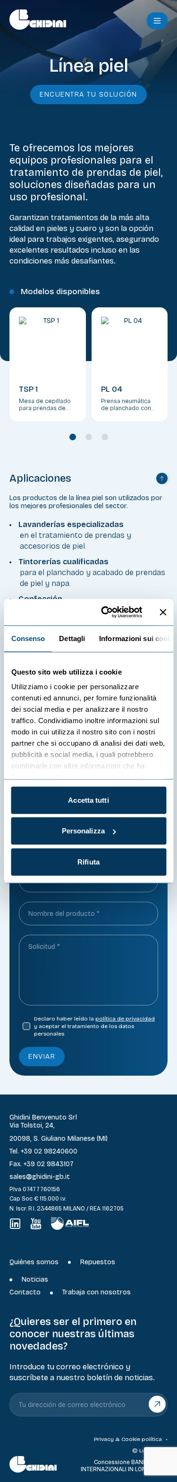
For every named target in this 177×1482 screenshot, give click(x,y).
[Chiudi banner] (163, 612)
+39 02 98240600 (49, 1151)
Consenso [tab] (28, 638)
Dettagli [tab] (72, 638)
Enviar (41, 1057)
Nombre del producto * (63, 914)
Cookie (130, 1439)
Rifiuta (88, 861)
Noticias (35, 1280)
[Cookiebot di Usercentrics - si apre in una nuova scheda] (105, 612)
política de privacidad (125, 1018)
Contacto (25, 1292)
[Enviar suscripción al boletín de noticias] (157, 1404)
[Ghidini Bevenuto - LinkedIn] (15, 1223)
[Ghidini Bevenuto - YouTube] (36, 1223)
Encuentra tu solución (88, 95)
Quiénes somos (34, 1262)
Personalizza (83, 831)
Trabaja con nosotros (96, 1292)
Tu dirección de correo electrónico (72, 1405)
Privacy (104, 1439)
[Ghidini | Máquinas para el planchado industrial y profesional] (68, 19)
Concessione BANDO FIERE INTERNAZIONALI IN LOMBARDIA (124, 1465)
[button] (157, 20)
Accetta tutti (88, 800)
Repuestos (97, 1262)
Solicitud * (43, 947)
